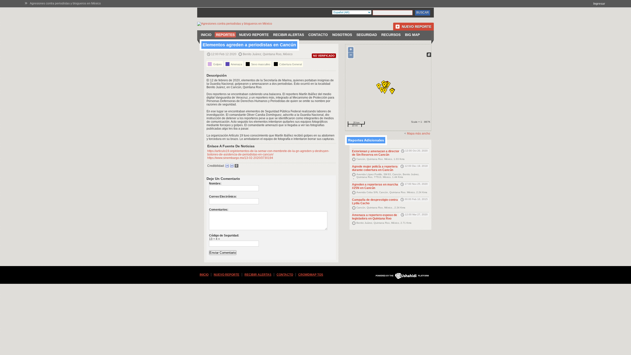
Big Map (412, 35)
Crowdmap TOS (310, 274)
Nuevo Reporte (416, 27)
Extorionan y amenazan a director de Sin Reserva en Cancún (375, 153)
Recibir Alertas (288, 35)
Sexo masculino (260, 64)
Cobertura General (290, 64)
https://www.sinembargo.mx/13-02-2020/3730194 (240, 158)
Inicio (206, 35)
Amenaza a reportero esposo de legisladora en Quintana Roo (374, 216)
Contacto (318, 35)
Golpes (217, 64)
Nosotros (342, 35)
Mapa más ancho (418, 133)
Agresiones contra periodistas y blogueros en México (65, 3)
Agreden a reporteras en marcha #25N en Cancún (375, 186)
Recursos (391, 35)
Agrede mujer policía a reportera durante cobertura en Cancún (375, 168)
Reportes (225, 35)
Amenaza (236, 64)
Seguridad (366, 35)
